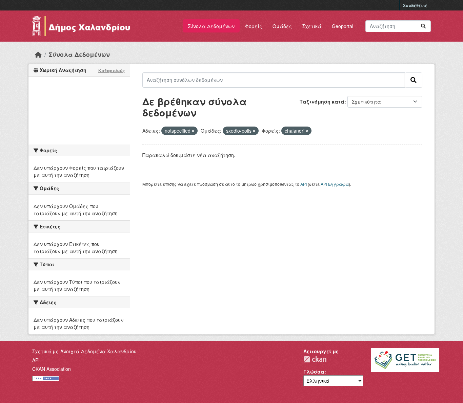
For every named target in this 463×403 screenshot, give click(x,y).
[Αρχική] (38, 54)
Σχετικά (311, 26)
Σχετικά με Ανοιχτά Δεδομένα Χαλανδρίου (84, 351)
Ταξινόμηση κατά (322, 101)
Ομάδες (282, 26)
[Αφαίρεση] (193, 131)
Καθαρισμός (111, 70)
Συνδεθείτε (415, 5)
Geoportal (342, 26)
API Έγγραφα (335, 184)
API (303, 184)
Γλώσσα (313, 371)
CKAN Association (51, 368)
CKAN (314, 359)
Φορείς (253, 26)
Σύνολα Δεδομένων (211, 26)
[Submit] (423, 26)
